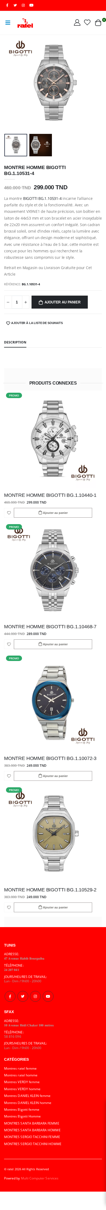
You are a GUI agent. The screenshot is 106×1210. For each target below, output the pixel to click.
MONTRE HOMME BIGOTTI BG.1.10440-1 (50, 495)
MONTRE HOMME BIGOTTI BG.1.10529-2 (50, 889)
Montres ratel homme (21, 1075)
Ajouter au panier (62, 302)
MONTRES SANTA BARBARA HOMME (32, 1130)
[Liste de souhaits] (87, 22)
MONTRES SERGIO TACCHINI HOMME (32, 1144)
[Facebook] (10, 996)
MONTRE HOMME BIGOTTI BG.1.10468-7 (50, 626)
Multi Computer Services (39, 1178)
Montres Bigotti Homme (22, 1116)
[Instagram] (35, 996)
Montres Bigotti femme (21, 1109)
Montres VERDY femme (22, 1082)
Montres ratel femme (20, 1068)
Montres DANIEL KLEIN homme (28, 1102)
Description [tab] (15, 342)
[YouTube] (31, 5)
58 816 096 (12, 1036)
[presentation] (12, 83)
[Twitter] (22, 996)
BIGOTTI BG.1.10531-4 (42, 198)
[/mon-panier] (98, 22)
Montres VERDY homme (22, 1089)
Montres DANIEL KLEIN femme (27, 1095)
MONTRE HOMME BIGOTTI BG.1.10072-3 (50, 758)
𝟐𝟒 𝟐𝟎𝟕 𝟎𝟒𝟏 (11, 969)
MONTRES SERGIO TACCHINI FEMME (32, 1137)
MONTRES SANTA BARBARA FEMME (31, 1123)
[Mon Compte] (77, 22)
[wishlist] (9, 513)
